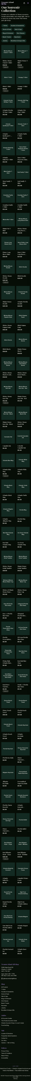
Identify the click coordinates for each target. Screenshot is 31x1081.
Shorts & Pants (7, 29)
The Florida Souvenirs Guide (9, 1020)
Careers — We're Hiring (7, 1042)
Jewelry (5, 40)
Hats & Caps (18, 29)
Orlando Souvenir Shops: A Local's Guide (12, 1023)
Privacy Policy (5, 1051)
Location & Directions (7, 1033)
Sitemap (15, 1078)
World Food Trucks (15, 1068)
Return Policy (5, 1055)
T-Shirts (5, 25)
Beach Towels (7, 37)
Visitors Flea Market (15, 1070)
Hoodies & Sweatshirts (17, 25)
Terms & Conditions (6, 1053)
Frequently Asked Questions (9, 1036)
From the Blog (5, 1025)
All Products (4, 987)
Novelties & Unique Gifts (18, 40)
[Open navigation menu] (28, 3)
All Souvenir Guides (6, 1018)
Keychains (17, 37)
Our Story (4, 1040)
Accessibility (4, 1058)
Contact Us (4, 1038)
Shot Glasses (20, 33)
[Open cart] (24, 3)
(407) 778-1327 (5, 971)
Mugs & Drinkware (8, 33)
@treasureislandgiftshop (10, 978)
